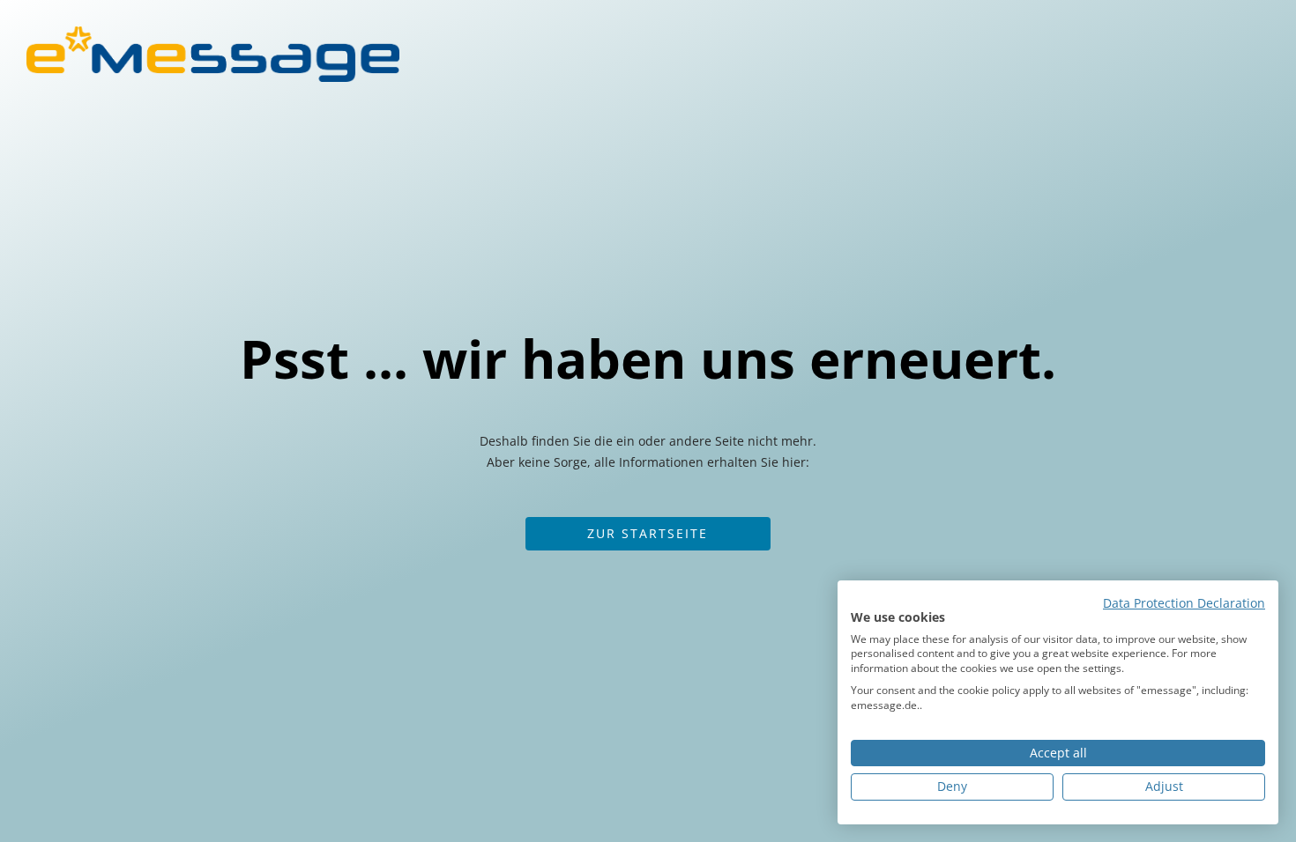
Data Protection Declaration (1184, 603)
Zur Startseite (647, 533)
